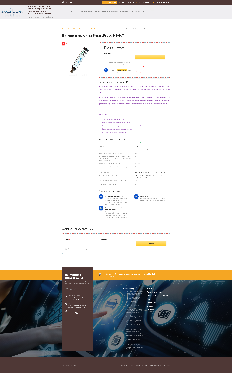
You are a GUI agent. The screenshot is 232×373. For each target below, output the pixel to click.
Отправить (151, 243)
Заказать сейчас (150, 57)
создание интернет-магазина (145, 365)
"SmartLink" (139, 143)
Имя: (68, 239)
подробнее (124, 64)
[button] (109, 2)
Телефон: (108, 53)
